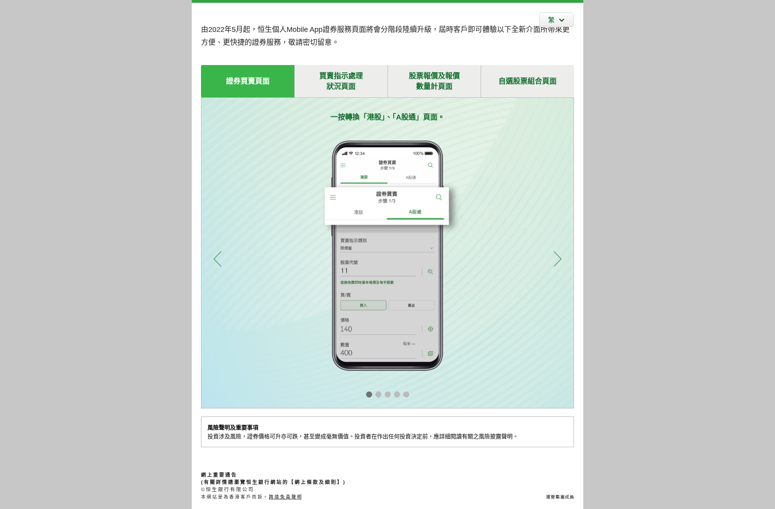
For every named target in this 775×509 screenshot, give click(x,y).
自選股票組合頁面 (528, 81)
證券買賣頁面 (248, 81)
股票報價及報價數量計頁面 (434, 81)
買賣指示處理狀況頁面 (341, 81)
